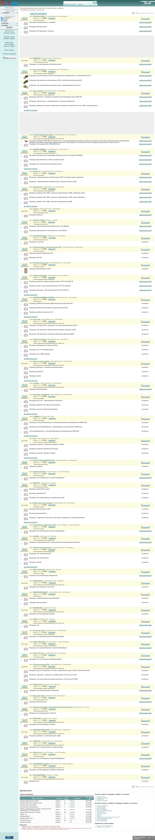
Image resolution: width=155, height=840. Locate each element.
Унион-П (36, 209)
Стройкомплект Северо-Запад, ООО (44, 525)
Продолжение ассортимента (30, 110)
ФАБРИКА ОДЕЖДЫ (39, 149)
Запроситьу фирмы (24, 18)
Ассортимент (146, 18)
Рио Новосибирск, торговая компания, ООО (47, 247)
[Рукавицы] (26, 78)
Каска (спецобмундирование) (104, 818)
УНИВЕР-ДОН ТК (38, 580)
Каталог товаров (9, 46)
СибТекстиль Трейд (39, 339)
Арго (35, 438)
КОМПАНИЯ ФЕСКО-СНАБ (41, 729)
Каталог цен (9, 42)
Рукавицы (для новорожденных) (105, 826)
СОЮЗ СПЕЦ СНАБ (39, 641)
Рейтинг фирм (9, 44)
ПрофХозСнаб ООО (39, 471)
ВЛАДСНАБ (37, 58)
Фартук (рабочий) (101, 807)
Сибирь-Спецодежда (40, 275)
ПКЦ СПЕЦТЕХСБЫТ (39, 775)
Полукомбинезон (101, 812)
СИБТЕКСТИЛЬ (38, 607)
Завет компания (38, 91)
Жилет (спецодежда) (102, 809)
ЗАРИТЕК (36, 536)
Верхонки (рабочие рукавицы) (104, 810)
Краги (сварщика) (101, 808)
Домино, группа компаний (41, 361)
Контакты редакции (9, 53)
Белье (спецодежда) (102, 820)
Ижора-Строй (37, 752)
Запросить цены (9, 36)
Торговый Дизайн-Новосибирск (43, 134)
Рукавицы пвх (100, 799)
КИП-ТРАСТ (37, 483)
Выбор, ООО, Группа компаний (43, 503)
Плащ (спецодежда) (102, 819)
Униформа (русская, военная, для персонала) (108, 817)
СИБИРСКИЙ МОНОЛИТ (40, 592)
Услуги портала (9, 50)
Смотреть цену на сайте (145, 22)
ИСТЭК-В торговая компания (42, 547)
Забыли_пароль (151, 5)
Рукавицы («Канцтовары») (103, 827)
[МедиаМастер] (9, 5)
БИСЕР (35, 619)
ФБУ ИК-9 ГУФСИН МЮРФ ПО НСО (44, 460)
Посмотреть (51, 18)
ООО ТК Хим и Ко (38, 653)
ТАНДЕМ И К (37, 416)
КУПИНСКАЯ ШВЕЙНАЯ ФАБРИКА (44, 297)
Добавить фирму (9, 38)
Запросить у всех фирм (38, 13)
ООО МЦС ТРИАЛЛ (39, 220)
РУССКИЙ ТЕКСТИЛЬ (40, 235)
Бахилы (99, 815)
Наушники (99, 814)
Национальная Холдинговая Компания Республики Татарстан (53, 707)
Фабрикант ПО (38, 684)
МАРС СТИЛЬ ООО (39, 569)
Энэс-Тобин (37, 319)
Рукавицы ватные (101, 796)
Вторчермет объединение (41, 394)
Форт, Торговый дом (40, 69)
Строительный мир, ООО (41, 664)
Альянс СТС (37, 171)
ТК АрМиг (36, 383)
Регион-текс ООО (38, 630)
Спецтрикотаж (38, 187)
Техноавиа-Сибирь (39, 16)
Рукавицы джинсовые (102, 798)
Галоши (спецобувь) (102, 813)
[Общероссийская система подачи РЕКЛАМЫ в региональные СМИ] (9, 59)
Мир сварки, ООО (39, 695)
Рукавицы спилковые (102, 800)
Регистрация (144, 5)
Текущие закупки (9, 33)
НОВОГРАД (37, 741)
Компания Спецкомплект (41, 262)
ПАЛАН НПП (37, 718)
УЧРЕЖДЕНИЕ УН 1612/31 (41, 763)
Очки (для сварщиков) (102, 805)
